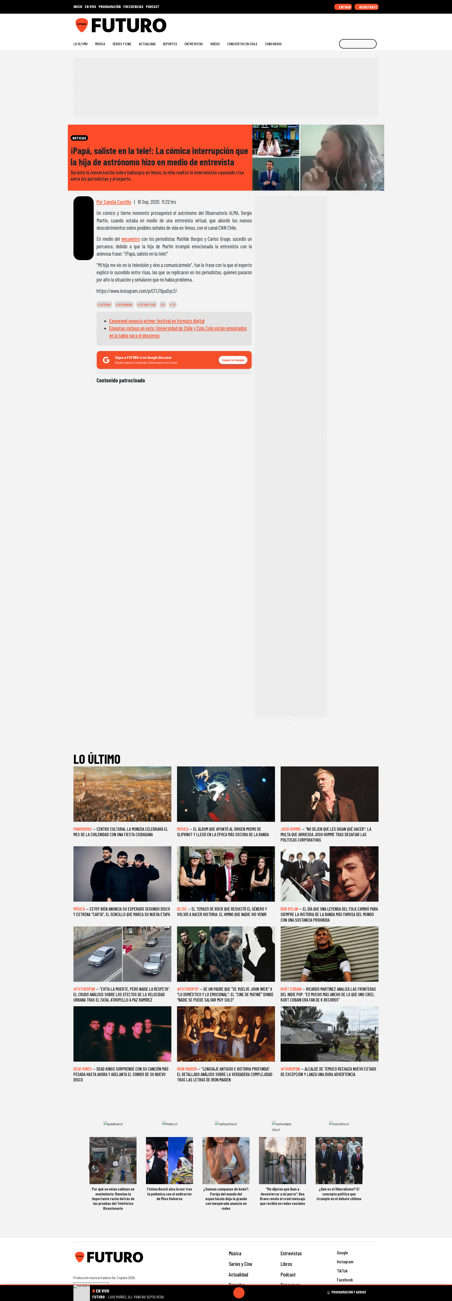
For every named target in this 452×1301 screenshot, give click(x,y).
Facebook (344, 1279)
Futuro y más (147, 305)
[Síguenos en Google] (323, 23)
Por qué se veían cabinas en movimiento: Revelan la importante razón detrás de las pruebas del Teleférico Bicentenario (113, 1198)
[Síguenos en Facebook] (346, 23)
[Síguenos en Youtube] (361, 23)
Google (342, 1252)
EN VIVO (90, 6)
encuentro (130, 239)
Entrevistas (194, 43)
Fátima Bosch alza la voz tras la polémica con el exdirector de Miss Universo (169, 1193)
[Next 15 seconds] (250, 1292)
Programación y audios (349, 1292)
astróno (105, 305)
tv (173, 305)
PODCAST (152, 6)
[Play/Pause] (239, 1292)
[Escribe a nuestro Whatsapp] (376, 23)
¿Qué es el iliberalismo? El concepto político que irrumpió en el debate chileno (339, 1193)
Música (100, 43)
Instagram (344, 1261)
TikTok (342, 1270)
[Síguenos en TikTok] (338, 23)
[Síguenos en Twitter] (353, 23)
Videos (215, 43)
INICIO (77, 6)
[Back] (216, 1292)
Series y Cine (122, 43)
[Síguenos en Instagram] (331, 23)
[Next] (261, 1292)
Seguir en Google (233, 360)
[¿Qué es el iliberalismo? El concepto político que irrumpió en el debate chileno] (339, 1160)
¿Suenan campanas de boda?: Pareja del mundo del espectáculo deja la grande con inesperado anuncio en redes (226, 1198)
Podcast (288, 1274)
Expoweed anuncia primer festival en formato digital (157, 321)
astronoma (125, 305)
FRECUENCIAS (133, 6)
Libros (286, 1264)
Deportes (170, 43)
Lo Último (80, 43)
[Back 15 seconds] (227, 1292)
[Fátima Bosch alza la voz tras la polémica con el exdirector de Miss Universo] (169, 1160)
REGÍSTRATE (368, 7)
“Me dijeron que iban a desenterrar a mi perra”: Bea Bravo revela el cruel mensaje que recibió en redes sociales (282, 1196)
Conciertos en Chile (242, 43)
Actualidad (147, 43)
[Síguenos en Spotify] (369, 23)
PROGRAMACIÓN (110, 6)
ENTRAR (344, 7)
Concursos (273, 43)
